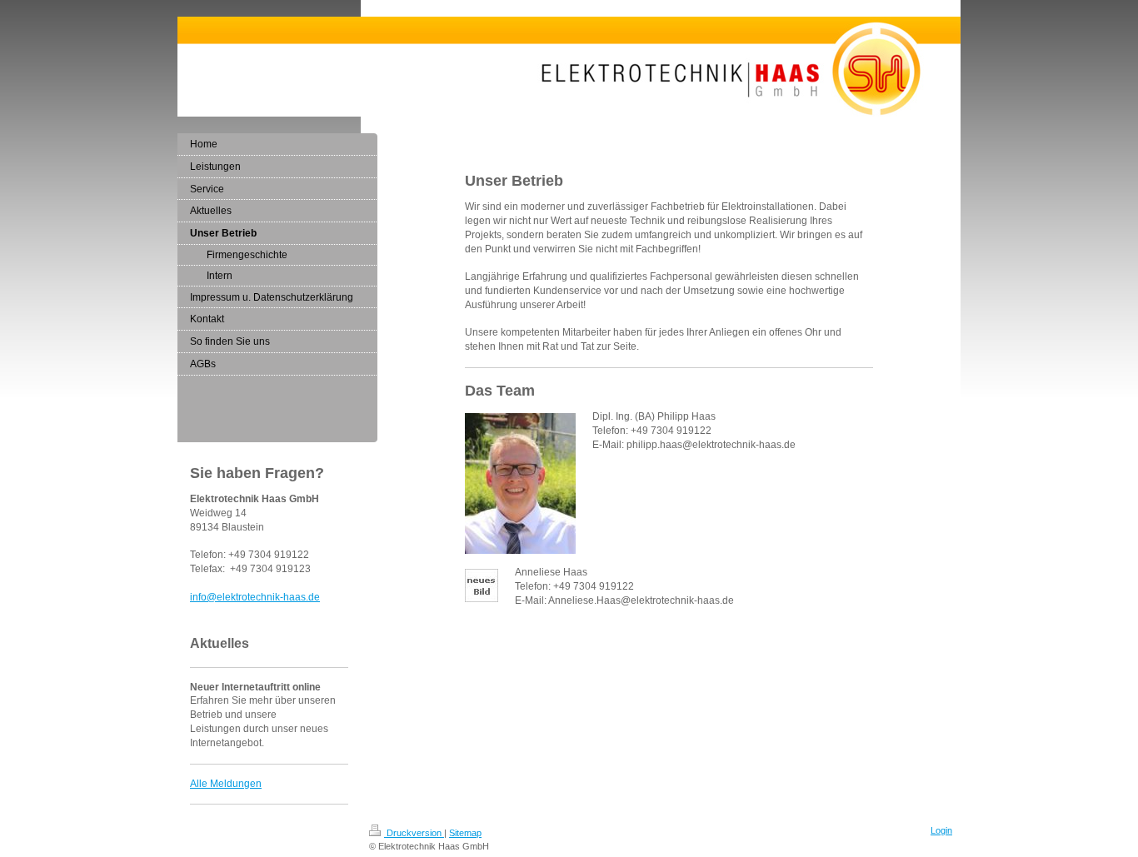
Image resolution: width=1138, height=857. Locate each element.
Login (941, 830)
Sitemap (465, 833)
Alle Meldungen (226, 784)
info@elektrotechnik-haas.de (255, 597)
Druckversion (414, 833)
